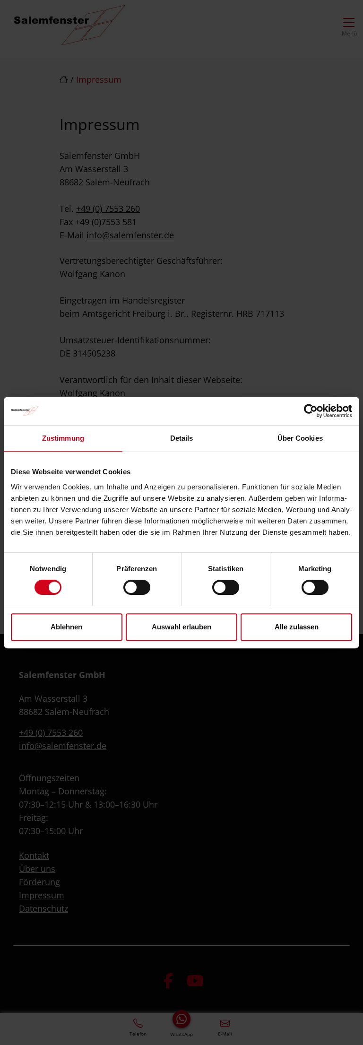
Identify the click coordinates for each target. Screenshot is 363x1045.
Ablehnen (66, 627)
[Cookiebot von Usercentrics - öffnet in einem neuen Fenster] (310, 411)
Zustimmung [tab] (63, 438)
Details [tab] (181, 438)
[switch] (136, 587)
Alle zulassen (297, 627)
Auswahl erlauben (181, 627)
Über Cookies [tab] (300, 438)
